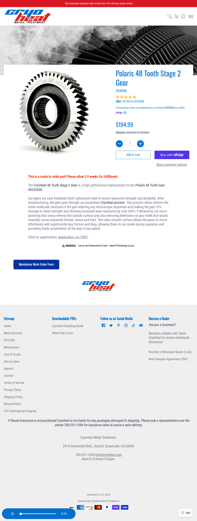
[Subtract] (119, 143)
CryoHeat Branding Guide (67, 326)
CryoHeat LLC (94, 494)
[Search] (169, 16)
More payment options (172, 165)
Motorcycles (11, 347)
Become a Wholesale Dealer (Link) (170, 352)
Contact (8, 375)
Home (7, 326)
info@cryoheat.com (108, 455)
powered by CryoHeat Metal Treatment (98, 501)
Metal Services (13, 333)
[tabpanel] (98, 213)
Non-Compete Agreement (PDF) (168, 359)
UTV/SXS (9, 340)
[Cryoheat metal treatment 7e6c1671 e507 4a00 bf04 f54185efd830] (98, 286)
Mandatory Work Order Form (36, 264)
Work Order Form (62, 333)
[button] (176, 16)
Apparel (8, 368)
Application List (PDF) (73, 237)
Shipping (120, 132)
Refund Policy (12, 404)
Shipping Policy (13, 397)
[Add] (140, 143)
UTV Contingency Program (20, 411)
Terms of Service (14, 383)
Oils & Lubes (11, 361)
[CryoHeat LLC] (28, 16)
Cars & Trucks (12, 354)
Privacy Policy (12, 390)
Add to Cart (133, 155)
